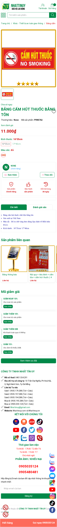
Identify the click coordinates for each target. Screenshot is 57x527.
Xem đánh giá (7, 125)
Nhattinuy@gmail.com (20, 407)
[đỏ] (3, 155)
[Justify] (53, 15)
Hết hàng (28, 522)
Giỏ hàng (52, 8)
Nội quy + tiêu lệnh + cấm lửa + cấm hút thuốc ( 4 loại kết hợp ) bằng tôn (41, 277)
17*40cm (16, 144)
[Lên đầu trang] (52, 516)
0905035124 (28, 466)
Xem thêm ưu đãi (28, 360)
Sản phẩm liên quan (15, 240)
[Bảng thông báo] (14, 258)
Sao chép (8, 306)
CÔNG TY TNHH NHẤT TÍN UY (32, 509)
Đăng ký (28, 496)
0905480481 (28, 472)
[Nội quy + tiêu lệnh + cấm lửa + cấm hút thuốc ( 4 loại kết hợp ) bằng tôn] (42, 258)
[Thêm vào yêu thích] (54, 111)
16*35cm (6, 144)
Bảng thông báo (9, 274)
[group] (28, 58)
